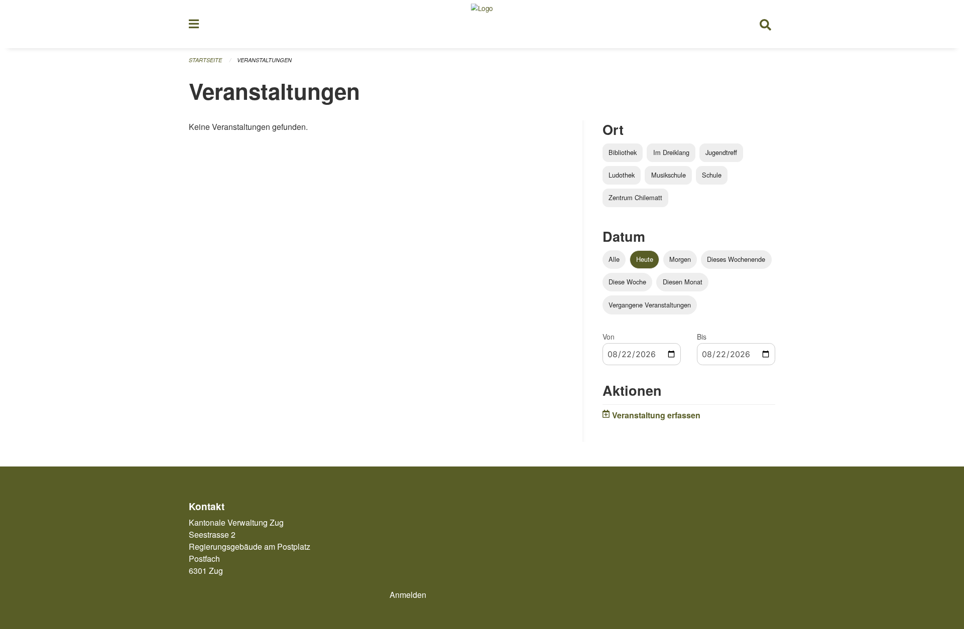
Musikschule (668, 175)
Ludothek (622, 175)
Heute (644, 259)
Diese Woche (627, 281)
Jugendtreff (721, 152)
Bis (701, 337)
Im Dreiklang (671, 152)
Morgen (680, 259)
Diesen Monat (682, 281)
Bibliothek (623, 152)
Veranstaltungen (264, 60)
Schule (711, 175)
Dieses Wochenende (736, 259)
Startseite (205, 60)
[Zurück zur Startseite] (482, 24)
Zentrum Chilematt (635, 197)
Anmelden (408, 594)
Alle (614, 259)
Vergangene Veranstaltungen (650, 304)
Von (608, 337)
